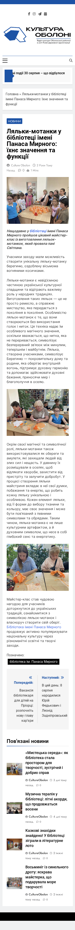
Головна (12, 94)
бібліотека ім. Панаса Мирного (34, 662)
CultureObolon (38, 780)
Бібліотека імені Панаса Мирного (34, 627)
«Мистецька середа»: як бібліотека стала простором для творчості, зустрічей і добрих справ (46, 763)
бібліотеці (38, 231)
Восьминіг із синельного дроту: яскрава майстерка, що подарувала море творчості (46, 877)
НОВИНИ (14, 121)
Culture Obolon (20, 165)
